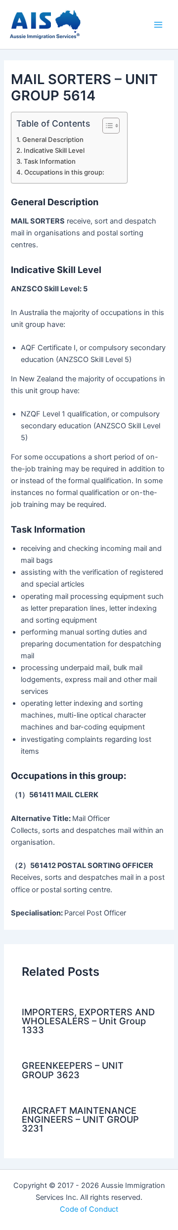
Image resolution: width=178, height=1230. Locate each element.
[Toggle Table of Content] (106, 125)
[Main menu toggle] (158, 24)
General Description (53, 139)
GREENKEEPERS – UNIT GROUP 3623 (73, 1070)
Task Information (50, 161)
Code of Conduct (89, 1209)
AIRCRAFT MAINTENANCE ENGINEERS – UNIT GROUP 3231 (80, 1119)
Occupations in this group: (64, 172)
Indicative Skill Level (54, 150)
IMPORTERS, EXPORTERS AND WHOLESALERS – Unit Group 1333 (88, 1020)
